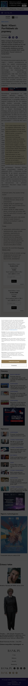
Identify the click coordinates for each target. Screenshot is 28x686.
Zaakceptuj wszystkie (14, 361)
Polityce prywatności (13, 329)
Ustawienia (14, 365)
